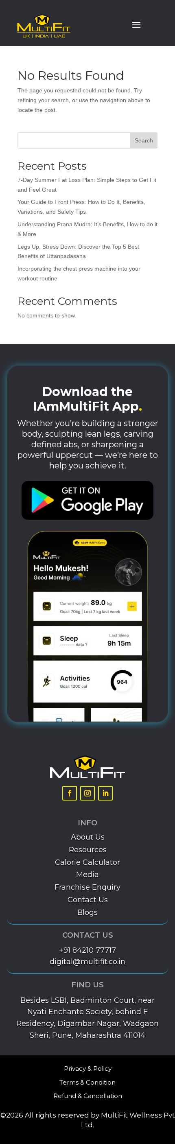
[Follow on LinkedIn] (105, 793)
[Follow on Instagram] (87, 793)
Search (144, 140)
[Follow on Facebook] (69, 793)
